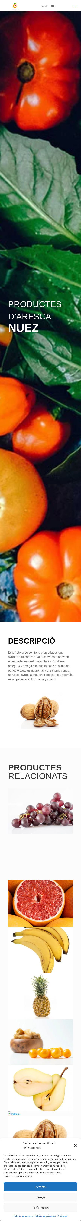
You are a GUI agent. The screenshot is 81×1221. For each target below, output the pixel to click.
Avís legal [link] (63, 1215)
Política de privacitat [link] (45, 1215)
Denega (40, 1197)
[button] (75, 1145)
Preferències (41, 1207)
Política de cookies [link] (23, 1215)
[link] (15, 8)
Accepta (40, 1187)
